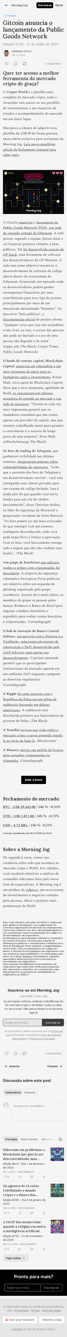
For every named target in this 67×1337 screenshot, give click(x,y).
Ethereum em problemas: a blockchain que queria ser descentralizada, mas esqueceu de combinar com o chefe (24, 1154)
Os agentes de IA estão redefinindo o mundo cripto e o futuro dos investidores (21, 1190)
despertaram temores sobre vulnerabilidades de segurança (30, 464)
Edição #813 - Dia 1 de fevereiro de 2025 (23, 1165)
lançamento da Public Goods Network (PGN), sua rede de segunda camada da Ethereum (32, 228)
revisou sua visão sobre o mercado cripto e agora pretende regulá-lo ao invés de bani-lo (33, 735)
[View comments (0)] (15, 63)
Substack (17, 1329)
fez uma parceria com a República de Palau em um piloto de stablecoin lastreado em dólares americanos (30, 701)
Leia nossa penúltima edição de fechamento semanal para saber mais (29, 150)
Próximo (52, 1066)
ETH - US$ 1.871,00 (19, 816)
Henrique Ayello (21, 51)
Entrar (59, 5)
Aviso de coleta (51, 1310)
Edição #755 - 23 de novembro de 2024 (23, 1238)
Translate (11, 15)
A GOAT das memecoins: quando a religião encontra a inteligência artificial (24, 1226)
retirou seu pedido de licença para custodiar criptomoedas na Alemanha (33, 755)
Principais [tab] (11, 1139)
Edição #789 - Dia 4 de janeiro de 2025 (24, 1201)
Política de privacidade (42, 1038)
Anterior (14, 1066)
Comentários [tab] (13, 1092)
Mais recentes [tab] (29, 1139)
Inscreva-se (45, 5)
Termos (35, 1310)
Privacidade (21, 1310)
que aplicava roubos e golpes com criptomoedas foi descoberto (31, 568)
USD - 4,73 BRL (16, 825)
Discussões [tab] (48, 1139)
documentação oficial (19, 319)
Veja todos (13, 1258)
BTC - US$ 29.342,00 (19, 806)
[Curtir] (6, 63)
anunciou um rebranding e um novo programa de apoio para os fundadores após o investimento (32, 372)
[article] (33, 1163)
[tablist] (20, 1092)
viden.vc (32, 889)
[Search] (60, 1139)
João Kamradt (25, 1172)
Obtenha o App (52, 1319)
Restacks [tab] (30, 1092)
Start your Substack (21, 1319)
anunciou (26, 222)
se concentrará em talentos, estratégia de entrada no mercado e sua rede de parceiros (32, 399)
